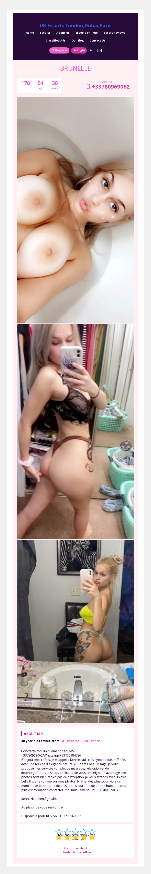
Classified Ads (56, 40)
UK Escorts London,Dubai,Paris (75, 25)
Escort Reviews (114, 32)
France (95, 741)
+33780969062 (111, 86)
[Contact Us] (100, 50)
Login (81, 50)
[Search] (91, 50)
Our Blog (78, 40)
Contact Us (97, 40)
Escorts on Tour (87, 32)
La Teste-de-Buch (74, 741)
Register (61, 50)
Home (30, 32)
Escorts (45, 32)
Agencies (63, 32)
